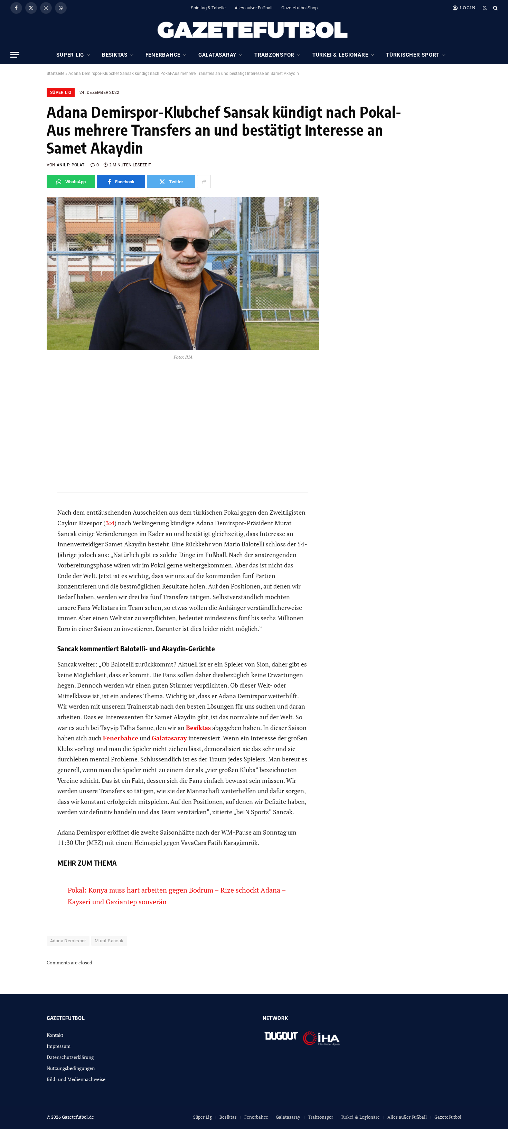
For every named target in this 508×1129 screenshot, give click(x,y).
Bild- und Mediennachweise (76, 1079)
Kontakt (55, 1035)
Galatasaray (217, 55)
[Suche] (495, 8)
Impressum (58, 1046)
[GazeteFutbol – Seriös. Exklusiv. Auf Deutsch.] (254, 30)
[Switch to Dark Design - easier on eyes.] (485, 8)
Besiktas (115, 55)
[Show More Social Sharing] (204, 181)
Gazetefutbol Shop (299, 7)
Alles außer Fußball (253, 7)
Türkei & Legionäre (340, 55)
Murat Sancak (109, 940)
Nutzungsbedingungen (71, 1068)
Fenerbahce (163, 55)
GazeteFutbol (447, 1117)
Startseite (55, 73)
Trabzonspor (274, 55)
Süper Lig (70, 55)
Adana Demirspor (68, 940)
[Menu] (14, 54)
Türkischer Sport (413, 55)
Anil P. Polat (70, 165)
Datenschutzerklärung (70, 1057)
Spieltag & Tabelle (208, 7)
